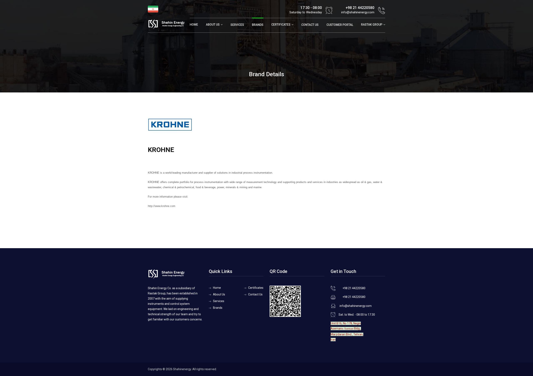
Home (194, 24)
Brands (257, 24)
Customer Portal (339, 24)
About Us (213, 24)
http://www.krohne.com (161, 206)
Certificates (280, 24)
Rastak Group (371, 24)
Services (237, 24)
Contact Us (310, 24)
